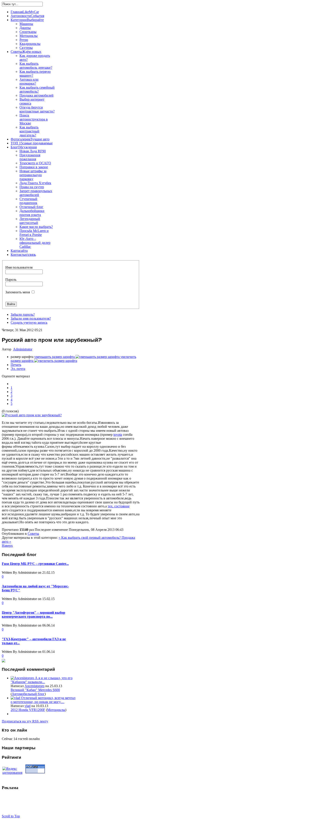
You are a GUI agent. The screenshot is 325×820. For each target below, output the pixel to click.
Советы (33, 533)
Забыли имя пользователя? (31, 318)
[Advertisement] (82, 804)
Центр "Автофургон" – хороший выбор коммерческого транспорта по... (33, 614)
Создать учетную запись (29, 322)
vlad (28, 706)
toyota (117, 434)
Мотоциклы (56, 710)
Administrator (22, 349)
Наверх (7, 545)
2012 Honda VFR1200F (28, 710)
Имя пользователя (18, 267)
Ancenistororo (34, 686)
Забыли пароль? (23, 314)
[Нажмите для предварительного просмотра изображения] (32, 415)
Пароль (10, 279)
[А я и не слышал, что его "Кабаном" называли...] (23, 678)
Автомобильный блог (28, 694)
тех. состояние (119, 506)
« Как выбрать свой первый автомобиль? (90, 537)
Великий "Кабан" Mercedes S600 (35, 690)
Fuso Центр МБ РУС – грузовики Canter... (35, 564)
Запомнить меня (17, 292)
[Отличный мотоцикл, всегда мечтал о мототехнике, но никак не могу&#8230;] (16, 698)
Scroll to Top (11, 816)
